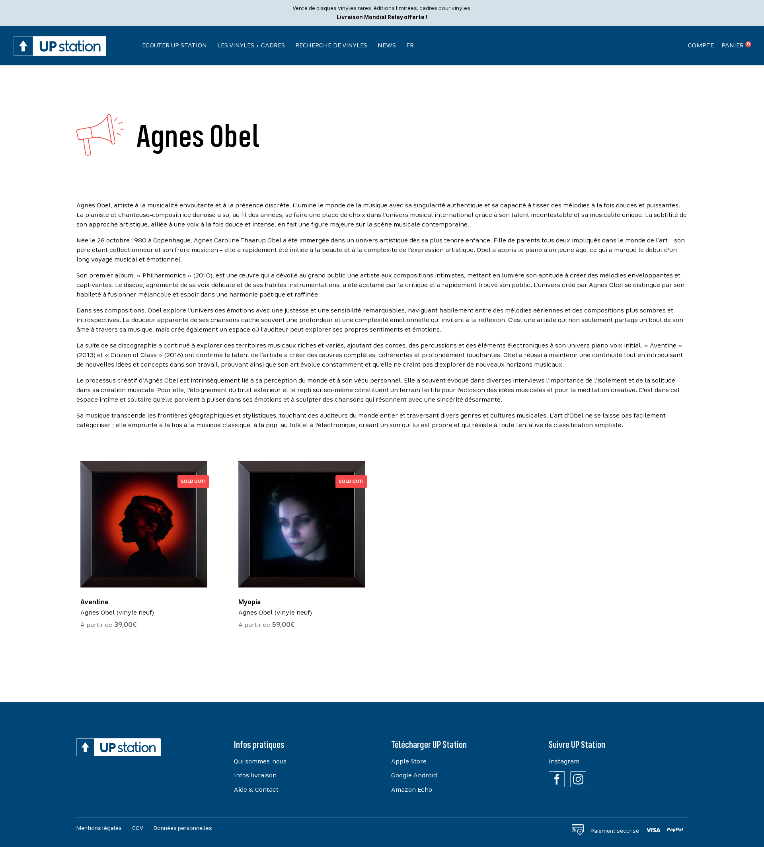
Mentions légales (99, 828)
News (387, 46)
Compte (701, 46)
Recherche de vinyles (331, 46)
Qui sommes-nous (260, 762)
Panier (732, 46)
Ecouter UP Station (174, 46)
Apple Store (409, 762)
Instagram (564, 762)
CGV (137, 828)
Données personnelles (183, 828)
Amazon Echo (411, 790)
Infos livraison (255, 776)
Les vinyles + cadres (251, 46)
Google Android (414, 776)
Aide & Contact (256, 790)
